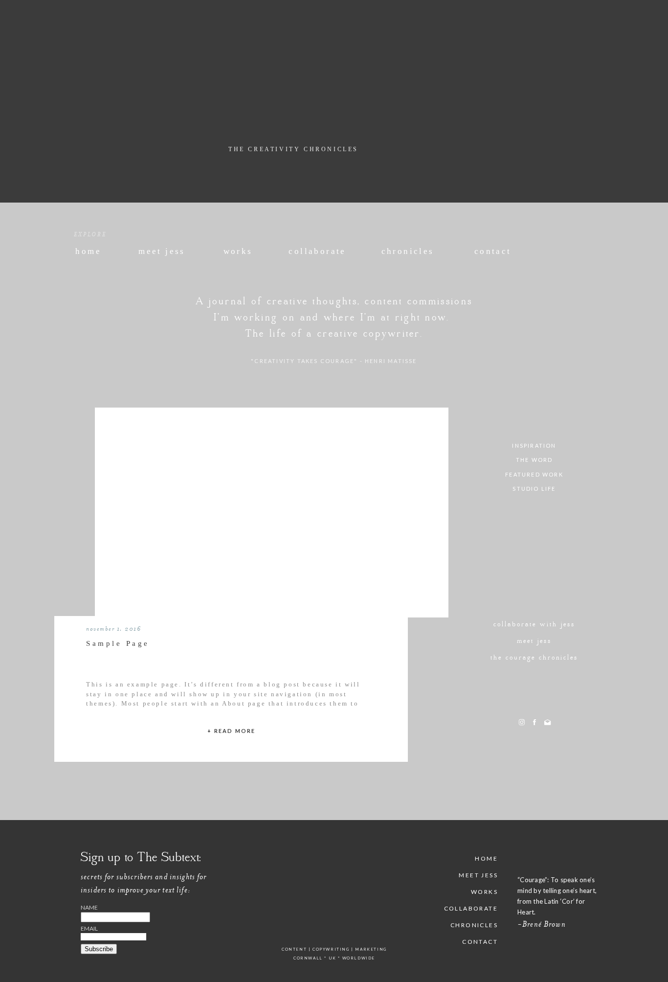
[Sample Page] (271, 522)
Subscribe (99, 949)
